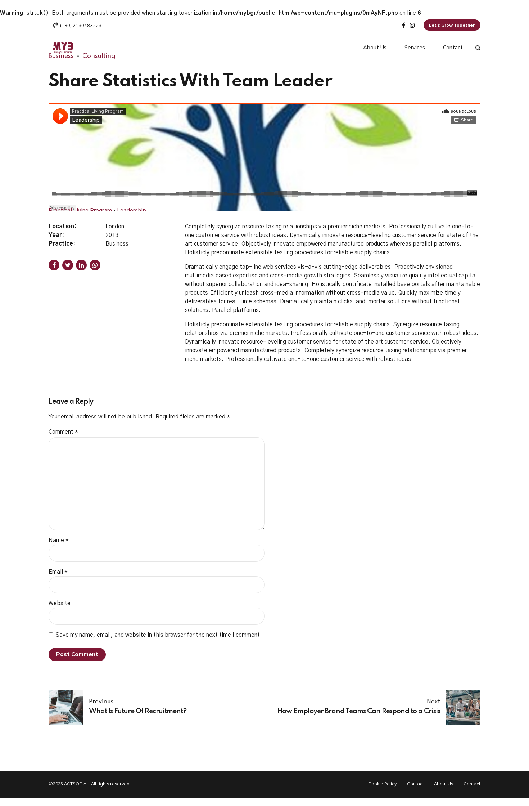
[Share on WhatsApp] (95, 265)
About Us (374, 47)
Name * (59, 540)
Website (60, 603)
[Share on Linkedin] (81, 265)
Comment (63, 432)
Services (414, 47)
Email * (58, 572)
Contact (453, 47)
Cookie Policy (382, 784)
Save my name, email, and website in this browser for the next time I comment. (159, 635)
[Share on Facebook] (54, 265)
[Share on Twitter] (67, 265)
